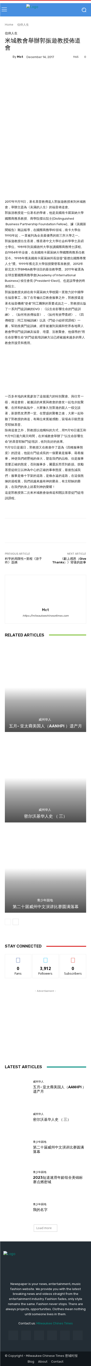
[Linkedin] (39, 1335)
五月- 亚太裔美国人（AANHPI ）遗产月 (45, 726)
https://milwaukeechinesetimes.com (46, 615)
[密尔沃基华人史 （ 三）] (45, 777)
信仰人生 (23, 24)
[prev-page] (8, 922)
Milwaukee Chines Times (54, 1323)
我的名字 (40, 1210)
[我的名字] (17, 1207)
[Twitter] (78, 1335)
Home (9, 24)
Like (18, 958)
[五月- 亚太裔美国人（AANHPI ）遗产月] (45, 687)
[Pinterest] (52, 1335)
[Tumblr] (65, 1335)
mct (20, 56)
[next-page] (16, 922)
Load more (44, 1228)
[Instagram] (26, 1335)
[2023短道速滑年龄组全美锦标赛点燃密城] (17, 1177)
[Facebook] (13, 1335)
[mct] (9, 57)
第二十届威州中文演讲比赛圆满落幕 (46, 906)
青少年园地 (45, 900)
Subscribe (73, 958)
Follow (45, 958)
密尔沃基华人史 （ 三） (45, 816)
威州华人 (45, 719)
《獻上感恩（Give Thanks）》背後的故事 (69, 560)
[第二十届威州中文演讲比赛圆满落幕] (45, 868)
